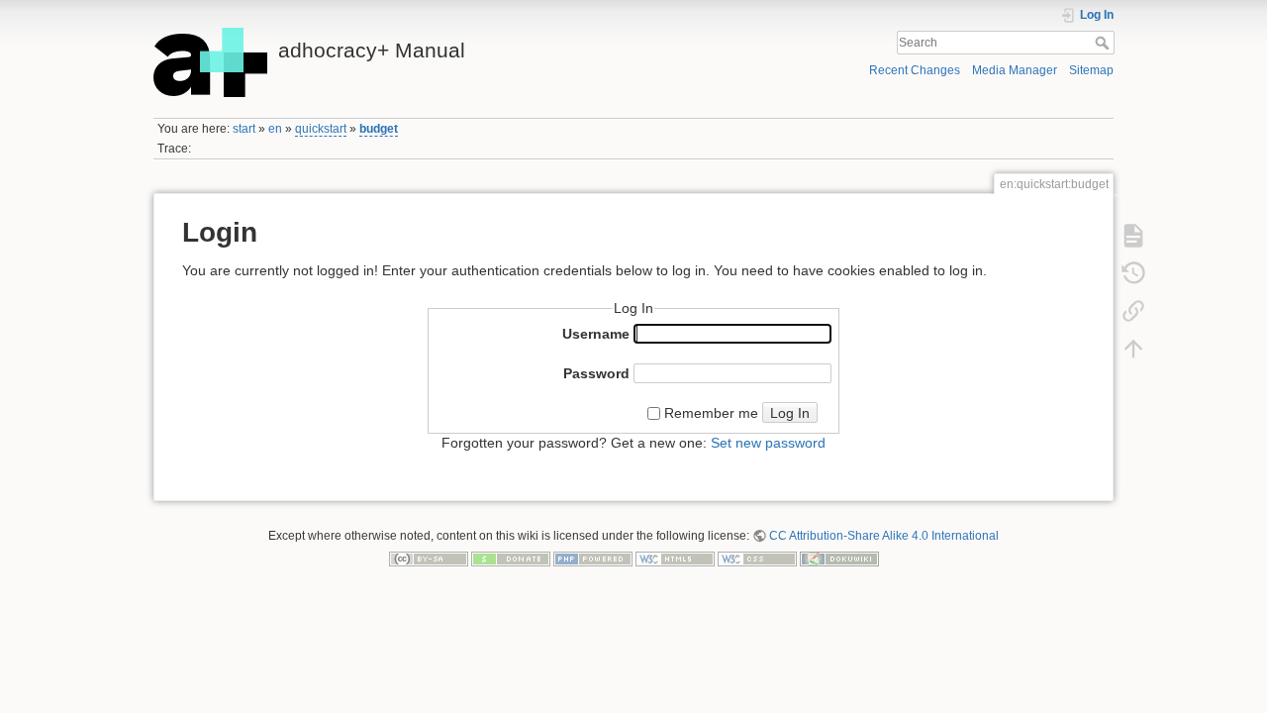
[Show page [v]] (1133, 235)
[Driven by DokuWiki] (839, 558)
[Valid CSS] (757, 558)
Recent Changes (914, 70)
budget (378, 129)
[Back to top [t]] (1133, 347)
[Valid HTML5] (675, 558)
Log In (790, 413)
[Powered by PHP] (593, 558)
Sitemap (1091, 70)
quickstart (320, 129)
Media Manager (1014, 70)
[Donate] (510, 558)
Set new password (768, 443)
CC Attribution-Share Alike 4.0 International (884, 536)
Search (1104, 43)
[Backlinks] (1133, 310)
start (244, 129)
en (275, 129)
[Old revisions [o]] (1133, 272)
